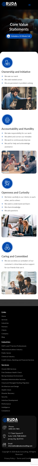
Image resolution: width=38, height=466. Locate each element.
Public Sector (6, 353)
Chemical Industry (8, 356)
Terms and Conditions (25, 458)
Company (5, 334)
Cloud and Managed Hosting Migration (15, 383)
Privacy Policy (9, 458)
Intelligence (6, 407)
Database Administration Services (13, 379)
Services (4, 320)
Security (4, 397)
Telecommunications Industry (12, 349)
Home (4, 316)
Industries (5, 323)
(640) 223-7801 (14, 429)
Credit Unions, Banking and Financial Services (18, 360)
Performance (6, 404)
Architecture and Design (10, 386)
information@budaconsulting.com (20, 446)
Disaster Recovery (8, 393)
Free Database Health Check (12, 372)
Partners (5, 327)
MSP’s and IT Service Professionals (14, 346)
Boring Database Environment (12, 376)
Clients (4, 330)
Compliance (6, 411)
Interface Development (10, 400)
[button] (29, 4)
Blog (3, 337)
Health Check (6, 390)
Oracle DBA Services (9, 369)
